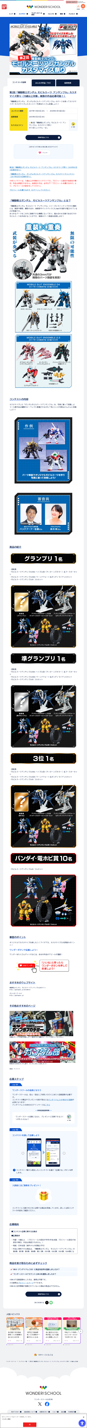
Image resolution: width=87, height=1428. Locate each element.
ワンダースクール (11, 1361)
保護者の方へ (44, 1412)
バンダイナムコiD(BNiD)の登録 (60, 1100)
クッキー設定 (6, 1419)
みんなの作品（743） (43, 83)
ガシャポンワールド (16, 993)
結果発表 (67, 83)
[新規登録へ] (78, 6)
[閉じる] (83, 1417)
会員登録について (29, 1412)
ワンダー (45, 152)
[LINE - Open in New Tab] (51, 1302)
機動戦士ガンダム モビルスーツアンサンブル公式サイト (28, 987)
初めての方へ (15, 1412)
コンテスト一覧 (23, 1361)
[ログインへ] (83, 6)
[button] (64, 1153)
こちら (47, 1105)
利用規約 (71, 1412)
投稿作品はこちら (43, 137)
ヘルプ (54, 1412)
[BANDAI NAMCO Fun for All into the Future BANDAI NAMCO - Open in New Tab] (75, 2)
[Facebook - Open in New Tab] (47, 1404)
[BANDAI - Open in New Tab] (4, 6)
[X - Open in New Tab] (47, 1302)
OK (29, 1424)
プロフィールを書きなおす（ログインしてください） (30, 190)
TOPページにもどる (45, 1355)
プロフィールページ (26, 1283)
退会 (62, 1412)
